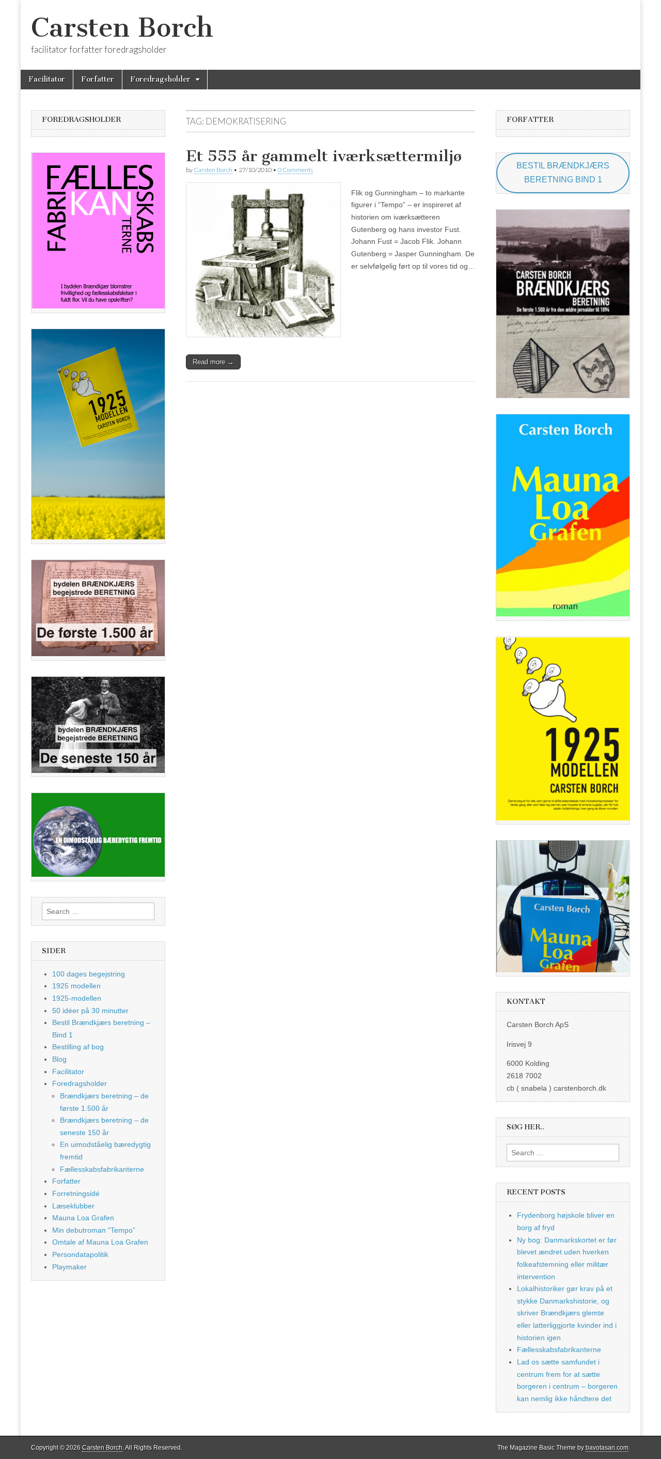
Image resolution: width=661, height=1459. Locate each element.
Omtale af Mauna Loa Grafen (100, 1242)
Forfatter (97, 79)
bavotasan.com (607, 1447)
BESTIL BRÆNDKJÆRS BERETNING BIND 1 (562, 172)
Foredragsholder (160, 79)
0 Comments (295, 170)
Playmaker (69, 1267)
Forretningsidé (76, 1193)
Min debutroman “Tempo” (93, 1230)
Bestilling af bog (78, 1047)
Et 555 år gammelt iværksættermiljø (324, 156)
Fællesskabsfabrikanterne (102, 1169)
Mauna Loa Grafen (83, 1218)
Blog (59, 1059)
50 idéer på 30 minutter (90, 1010)
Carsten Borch (122, 27)
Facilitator (46, 79)
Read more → (213, 362)
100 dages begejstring (88, 974)
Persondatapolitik (80, 1254)
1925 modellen (76, 986)
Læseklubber (73, 1206)
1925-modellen (76, 998)
